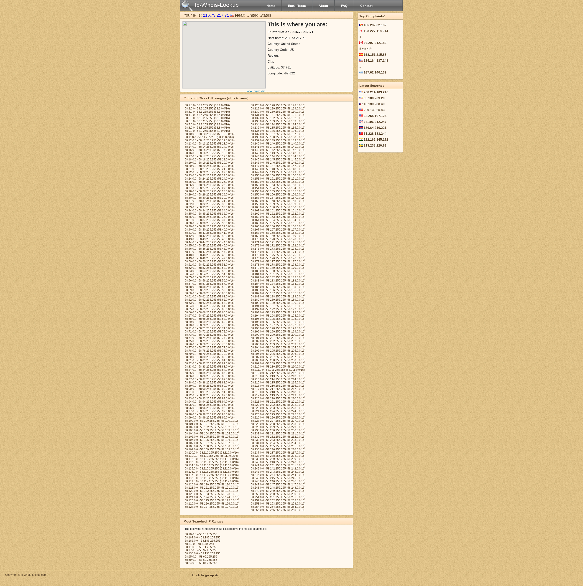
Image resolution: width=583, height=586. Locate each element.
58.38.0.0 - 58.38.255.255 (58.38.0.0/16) (210, 223)
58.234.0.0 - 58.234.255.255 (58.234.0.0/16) (278, 443)
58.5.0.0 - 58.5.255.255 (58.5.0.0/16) (207, 118)
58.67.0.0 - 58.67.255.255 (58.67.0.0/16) (210, 315)
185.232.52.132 (375, 25)
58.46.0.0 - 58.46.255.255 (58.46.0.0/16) (210, 248)
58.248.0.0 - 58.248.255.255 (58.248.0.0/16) (278, 487)
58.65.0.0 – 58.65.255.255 (201, 556)
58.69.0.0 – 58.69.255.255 (201, 559)
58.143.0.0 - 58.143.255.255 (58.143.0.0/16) (278, 153)
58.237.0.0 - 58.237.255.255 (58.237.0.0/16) (278, 452)
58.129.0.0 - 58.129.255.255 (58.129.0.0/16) (278, 108)
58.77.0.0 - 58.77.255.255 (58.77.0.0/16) (210, 347)
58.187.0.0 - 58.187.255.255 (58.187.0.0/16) (278, 293)
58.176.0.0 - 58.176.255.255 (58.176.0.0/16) (278, 258)
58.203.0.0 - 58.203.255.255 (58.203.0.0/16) (278, 344)
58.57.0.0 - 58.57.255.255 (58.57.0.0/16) (210, 283)
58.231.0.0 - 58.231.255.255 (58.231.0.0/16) (278, 433)
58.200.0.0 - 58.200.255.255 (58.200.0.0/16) (278, 334)
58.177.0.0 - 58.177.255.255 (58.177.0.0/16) (278, 261)
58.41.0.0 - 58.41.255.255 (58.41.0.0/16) (210, 232)
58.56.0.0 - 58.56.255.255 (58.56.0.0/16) (210, 280)
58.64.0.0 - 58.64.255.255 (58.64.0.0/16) (210, 306)
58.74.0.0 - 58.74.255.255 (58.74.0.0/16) (210, 338)
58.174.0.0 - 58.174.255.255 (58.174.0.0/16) (278, 252)
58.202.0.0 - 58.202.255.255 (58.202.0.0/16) (278, 341)
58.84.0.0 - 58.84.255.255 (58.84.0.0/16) (210, 369)
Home (270, 6)
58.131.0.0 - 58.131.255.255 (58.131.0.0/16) (278, 115)
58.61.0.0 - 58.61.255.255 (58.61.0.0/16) (210, 296)
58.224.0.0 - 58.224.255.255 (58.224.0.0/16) (278, 411)
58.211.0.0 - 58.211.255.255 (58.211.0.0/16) (278, 369)
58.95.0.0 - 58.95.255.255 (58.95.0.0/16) (210, 404)
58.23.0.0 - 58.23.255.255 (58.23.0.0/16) (210, 175)
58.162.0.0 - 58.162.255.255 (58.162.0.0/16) (278, 213)
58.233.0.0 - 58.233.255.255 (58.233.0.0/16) (278, 439)
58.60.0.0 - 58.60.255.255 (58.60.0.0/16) (210, 293)
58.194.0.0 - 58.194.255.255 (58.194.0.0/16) (278, 315)
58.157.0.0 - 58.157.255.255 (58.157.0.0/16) (278, 197)
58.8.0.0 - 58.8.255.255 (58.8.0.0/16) (207, 127)
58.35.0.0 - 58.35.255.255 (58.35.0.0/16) (210, 213)
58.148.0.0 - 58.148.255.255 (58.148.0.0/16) (278, 169)
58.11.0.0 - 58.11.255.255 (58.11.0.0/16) (209, 137)
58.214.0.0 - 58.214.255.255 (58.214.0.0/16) (278, 379)
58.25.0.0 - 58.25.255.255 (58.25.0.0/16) (210, 181)
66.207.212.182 (375, 43)
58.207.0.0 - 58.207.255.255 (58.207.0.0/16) (278, 357)
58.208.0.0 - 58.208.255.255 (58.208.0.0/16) (278, 360)
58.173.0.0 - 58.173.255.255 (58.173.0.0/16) (278, 248)
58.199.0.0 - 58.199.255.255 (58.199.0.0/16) (278, 331)
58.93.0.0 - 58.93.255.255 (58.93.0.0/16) (210, 398)
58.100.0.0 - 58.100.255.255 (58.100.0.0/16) (212, 420)
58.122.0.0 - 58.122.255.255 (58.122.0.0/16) (212, 490)
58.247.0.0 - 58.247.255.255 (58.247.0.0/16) (278, 484)
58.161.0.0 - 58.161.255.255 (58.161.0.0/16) (278, 210)
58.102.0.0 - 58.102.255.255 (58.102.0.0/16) (212, 427)
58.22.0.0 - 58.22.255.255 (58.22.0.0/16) (210, 172)
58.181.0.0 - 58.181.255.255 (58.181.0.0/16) (278, 274)
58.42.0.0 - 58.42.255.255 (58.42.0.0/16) (210, 236)
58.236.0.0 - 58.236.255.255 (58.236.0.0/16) (278, 449)
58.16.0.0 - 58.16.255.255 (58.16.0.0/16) (210, 153)
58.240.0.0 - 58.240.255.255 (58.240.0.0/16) (278, 462)
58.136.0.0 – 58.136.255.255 (202, 553)
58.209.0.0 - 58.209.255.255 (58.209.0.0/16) (278, 363)
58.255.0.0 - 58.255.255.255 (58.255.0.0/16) (278, 510)
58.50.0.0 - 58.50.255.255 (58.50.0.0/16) (210, 261)
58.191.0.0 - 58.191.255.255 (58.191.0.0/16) (278, 306)
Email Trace (297, 6)
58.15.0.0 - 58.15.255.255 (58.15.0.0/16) (210, 150)
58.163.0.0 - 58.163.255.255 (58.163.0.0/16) (278, 216)
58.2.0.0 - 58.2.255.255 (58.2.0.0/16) (207, 108)
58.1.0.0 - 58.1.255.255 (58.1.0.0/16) (207, 105)
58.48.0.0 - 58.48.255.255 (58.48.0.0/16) (210, 255)
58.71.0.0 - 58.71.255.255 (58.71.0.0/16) (210, 328)
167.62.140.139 (375, 72)
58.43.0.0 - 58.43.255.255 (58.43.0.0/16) (210, 239)
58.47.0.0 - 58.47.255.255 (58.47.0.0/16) (210, 252)
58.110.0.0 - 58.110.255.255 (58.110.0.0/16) (212, 452)
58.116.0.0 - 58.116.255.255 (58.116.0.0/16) (212, 471)
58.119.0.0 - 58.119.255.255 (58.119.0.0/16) (212, 481)
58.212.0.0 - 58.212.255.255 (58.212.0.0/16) (278, 373)
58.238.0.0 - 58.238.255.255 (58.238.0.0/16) (278, 455)
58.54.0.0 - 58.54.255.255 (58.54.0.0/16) (210, 274)
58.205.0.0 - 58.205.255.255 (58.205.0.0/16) (278, 350)
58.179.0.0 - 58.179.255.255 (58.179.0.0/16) (278, 267)
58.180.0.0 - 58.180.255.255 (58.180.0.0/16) (278, 271)
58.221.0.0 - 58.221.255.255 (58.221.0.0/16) (278, 401)
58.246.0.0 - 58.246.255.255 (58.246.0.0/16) (278, 481)
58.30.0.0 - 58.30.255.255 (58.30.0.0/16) (210, 197)
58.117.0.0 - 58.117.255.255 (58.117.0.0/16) (212, 475)
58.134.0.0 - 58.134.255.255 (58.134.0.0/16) (278, 124)
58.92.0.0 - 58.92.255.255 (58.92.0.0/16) (210, 395)
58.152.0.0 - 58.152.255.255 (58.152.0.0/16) (278, 181)
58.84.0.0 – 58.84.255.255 (201, 563)
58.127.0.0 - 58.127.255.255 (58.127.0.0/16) (212, 506)
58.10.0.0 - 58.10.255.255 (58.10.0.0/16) (210, 134)
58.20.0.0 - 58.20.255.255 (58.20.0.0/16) (210, 165)
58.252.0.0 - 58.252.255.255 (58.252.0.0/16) (278, 500)
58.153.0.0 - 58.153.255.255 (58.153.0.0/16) (278, 185)
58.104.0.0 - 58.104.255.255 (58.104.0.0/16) (212, 433)
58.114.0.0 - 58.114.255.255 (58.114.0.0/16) (212, 465)
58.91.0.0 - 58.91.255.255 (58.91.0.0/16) (210, 392)
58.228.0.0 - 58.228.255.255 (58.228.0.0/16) (278, 424)
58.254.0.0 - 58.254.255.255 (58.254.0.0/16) (278, 506)
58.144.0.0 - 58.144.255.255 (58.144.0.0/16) (278, 156)
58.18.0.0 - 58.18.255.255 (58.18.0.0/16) (210, 159)
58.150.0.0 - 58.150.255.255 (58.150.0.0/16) (278, 175)
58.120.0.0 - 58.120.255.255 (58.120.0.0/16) (212, 484)
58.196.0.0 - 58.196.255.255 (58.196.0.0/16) (278, 322)
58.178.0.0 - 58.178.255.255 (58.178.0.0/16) (278, 264)
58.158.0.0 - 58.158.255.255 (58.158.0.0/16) (278, 201)
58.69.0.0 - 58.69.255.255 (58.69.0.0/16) (210, 322)
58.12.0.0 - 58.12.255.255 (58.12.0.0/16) (210, 140)
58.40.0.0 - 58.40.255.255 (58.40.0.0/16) (210, 229)
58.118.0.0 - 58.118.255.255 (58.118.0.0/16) (212, 478)
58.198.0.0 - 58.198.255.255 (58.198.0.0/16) (278, 328)
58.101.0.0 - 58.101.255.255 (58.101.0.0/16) (212, 424)
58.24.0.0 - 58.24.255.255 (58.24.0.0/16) (210, 178)
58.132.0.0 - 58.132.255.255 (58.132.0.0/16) (278, 118)
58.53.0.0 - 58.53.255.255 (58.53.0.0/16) (210, 271)
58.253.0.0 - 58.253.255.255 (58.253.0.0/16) (278, 503)
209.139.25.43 (374, 110)
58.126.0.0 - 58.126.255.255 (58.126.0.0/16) (212, 503)
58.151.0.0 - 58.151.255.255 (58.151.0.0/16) (278, 178)
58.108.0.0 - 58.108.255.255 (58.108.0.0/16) (212, 446)
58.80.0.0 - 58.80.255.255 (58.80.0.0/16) (210, 357)
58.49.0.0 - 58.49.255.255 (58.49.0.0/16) (210, 258)
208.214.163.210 (376, 92)
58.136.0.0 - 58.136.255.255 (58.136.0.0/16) (278, 130)
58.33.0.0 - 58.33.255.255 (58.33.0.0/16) (210, 207)
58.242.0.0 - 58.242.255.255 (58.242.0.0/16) (278, 468)
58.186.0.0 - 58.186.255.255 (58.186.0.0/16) (278, 290)
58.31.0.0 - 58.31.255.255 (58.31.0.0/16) (210, 201)
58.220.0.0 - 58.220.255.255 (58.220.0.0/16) (278, 398)
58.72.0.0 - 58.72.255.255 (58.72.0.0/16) (210, 331)
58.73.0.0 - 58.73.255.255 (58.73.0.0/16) (210, 334)
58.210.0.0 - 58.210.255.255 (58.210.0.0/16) (278, 366)
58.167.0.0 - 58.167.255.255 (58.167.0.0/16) (278, 229)
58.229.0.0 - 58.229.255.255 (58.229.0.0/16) (278, 427)
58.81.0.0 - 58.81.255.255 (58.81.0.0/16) (210, 360)
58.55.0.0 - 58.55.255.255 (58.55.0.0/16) (210, 277)
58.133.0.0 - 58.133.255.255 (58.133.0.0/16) (278, 121)
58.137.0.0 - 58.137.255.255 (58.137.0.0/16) (278, 134)
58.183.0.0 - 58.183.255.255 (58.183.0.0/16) (278, 280)
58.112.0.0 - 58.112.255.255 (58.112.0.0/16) (212, 459)
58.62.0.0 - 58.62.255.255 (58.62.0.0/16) (210, 299)
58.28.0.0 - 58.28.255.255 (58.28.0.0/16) (210, 191)
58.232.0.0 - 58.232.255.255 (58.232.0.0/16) (278, 436)
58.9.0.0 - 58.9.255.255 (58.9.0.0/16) (207, 130)
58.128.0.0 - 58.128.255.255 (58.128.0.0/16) (278, 105)
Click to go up (203, 575)
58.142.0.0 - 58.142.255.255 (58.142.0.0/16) (278, 150)
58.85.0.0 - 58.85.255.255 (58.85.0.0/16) (210, 373)
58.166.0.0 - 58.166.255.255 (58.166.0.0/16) (278, 226)
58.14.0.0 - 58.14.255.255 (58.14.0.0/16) (210, 146)
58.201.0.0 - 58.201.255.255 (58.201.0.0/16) (278, 338)
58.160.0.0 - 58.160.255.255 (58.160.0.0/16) (278, 207)
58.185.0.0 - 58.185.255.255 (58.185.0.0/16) (278, 287)
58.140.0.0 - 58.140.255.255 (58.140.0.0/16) (278, 143)
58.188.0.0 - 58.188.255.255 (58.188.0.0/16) (278, 296)
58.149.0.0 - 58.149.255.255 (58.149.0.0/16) (278, 172)
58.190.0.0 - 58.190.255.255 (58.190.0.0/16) (278, 302)
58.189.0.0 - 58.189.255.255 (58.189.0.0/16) (278, 299)
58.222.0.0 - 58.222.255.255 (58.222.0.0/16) (278, 404)
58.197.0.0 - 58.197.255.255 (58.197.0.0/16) (278, 325)
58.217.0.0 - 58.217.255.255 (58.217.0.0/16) (278, 389)
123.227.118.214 (376, 31)
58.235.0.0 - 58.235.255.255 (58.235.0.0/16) (278, 446)
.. (360, 66)
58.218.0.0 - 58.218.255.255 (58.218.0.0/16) (278, 392)
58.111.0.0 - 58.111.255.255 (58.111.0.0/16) (211, 455)
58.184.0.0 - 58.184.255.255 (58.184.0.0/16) (278, 283)
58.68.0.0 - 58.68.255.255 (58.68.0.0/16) (210, 318)
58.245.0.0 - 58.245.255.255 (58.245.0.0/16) (278, 478)
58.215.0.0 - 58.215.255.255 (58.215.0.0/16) (278, 382)
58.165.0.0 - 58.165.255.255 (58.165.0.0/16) (278, 223)
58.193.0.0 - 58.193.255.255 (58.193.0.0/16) (278, 312)
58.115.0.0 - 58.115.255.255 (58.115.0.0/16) (212, 468)
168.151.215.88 (375, 54)
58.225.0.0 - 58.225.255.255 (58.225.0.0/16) (278, 414)
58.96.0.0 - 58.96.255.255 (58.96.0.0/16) (210, 408)
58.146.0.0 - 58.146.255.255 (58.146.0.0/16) (278, 162)
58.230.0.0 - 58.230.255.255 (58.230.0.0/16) (278, 430)
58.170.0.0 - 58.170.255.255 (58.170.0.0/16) (278, 239)
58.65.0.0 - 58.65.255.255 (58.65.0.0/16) (210, 309)
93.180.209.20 (374, 98)
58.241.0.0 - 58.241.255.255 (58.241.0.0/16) (278, 465)
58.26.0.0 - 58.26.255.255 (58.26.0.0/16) (210, 185)
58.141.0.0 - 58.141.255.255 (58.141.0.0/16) (278, 146)
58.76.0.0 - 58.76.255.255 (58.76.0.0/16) (210, 344)
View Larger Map (256, 91)
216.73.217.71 (216, 15)
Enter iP (365, 49)
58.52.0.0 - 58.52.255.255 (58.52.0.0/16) (210, 267)
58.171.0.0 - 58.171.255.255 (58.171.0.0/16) (278, 242)
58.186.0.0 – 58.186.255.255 (202, 540)
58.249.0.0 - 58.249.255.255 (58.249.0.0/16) (278, 490)
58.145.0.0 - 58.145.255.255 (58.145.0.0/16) (278, 159)
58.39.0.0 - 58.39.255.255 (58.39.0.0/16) (210, 226)
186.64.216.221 (375, 127)
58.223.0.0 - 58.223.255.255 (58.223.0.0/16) (278, 408)
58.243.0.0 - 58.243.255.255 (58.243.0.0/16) (278, 471)
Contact (366, 6)
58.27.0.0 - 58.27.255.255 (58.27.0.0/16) (210, 188)
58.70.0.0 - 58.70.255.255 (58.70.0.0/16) (210, 325)
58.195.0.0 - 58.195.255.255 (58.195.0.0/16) (278, 318)
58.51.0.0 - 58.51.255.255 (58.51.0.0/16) (210, 264)
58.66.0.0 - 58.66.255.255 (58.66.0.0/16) (210, 312)
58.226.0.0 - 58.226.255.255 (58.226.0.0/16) (278, 417)
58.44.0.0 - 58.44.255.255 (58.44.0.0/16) (210, 242)
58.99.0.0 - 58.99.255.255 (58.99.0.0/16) (210, 417)
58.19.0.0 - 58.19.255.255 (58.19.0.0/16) (210, 162)
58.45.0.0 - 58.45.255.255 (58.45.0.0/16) (210, 245)
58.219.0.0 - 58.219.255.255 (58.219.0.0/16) (278, 395)
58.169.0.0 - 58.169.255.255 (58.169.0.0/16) (278, 236)
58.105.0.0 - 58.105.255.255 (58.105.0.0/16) (212, 436)
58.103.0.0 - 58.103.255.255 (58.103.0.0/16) (212, 430)
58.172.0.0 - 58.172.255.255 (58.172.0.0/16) (278, 245)
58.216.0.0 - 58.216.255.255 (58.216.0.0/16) (278, 385)
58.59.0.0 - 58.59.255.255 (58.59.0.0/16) (210, 290)
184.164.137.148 (376, 60)
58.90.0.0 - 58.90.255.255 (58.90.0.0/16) (210, 389)
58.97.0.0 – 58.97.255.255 (201, 550)
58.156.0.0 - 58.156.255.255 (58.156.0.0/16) (278, 194)
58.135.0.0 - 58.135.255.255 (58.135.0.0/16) (278, 127)
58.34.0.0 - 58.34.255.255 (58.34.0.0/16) (210, 210)
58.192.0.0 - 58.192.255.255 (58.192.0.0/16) (278, 309)
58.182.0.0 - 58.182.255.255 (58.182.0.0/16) (278, 277)
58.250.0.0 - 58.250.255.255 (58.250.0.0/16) (278, 494)
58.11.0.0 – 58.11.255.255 (201, 547)
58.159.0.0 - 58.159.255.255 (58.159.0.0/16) (278, 204)
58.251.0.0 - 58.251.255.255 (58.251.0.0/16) (278, 497)
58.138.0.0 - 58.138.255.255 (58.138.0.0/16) (278, 137)
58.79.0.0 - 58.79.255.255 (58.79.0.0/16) (210, 353)
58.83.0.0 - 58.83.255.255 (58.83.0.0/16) (210, 366)
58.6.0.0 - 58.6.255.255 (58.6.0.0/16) (207, 121)
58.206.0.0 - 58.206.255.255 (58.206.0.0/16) (278, 353)
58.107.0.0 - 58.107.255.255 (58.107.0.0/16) (212, 443)
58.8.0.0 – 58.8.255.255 (199, 543)
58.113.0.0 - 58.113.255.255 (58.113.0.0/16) (212, 462)
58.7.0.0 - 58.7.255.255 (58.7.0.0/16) (207, 124)
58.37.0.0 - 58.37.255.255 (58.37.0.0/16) (210, 220)
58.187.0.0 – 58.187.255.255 (202, 537)
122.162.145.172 (376, 139)
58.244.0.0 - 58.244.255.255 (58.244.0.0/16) (278, 475)
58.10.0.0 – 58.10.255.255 (201, 534)
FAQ (344, 6)
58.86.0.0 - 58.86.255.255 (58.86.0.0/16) (210, 376)
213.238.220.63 (375, 145)
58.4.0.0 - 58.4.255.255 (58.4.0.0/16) (207, 115)
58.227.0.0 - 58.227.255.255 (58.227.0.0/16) (278, 420)
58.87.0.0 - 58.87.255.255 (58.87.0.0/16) (210, 379)
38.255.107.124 (375, 116)
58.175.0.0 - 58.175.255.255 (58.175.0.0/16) (278, 255)
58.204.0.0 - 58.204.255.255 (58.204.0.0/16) (278, 347)
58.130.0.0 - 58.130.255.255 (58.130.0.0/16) (278, 111)
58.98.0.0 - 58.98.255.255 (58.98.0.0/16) (210, 414)
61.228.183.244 (375, 133)
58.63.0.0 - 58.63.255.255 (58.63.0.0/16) (210, 302)
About (323, 6)
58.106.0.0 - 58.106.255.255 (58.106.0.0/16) (212, 439)
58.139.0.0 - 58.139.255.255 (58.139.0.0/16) (278, 140)
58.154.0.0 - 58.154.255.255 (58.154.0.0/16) (278, 188)
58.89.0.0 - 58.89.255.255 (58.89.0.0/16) (210, 385)
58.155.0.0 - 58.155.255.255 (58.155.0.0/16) (278, 191)
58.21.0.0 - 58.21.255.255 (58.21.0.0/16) (210, 169)
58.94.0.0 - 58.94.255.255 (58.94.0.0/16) (210, 401)
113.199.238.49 (373, 104)
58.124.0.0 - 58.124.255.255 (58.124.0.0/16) (212, 497)
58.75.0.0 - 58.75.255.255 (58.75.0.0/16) (210, 341)
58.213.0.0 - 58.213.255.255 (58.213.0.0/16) (278, 376)
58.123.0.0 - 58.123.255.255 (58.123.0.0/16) (212, 494)
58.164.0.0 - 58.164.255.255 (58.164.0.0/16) (278, 220)
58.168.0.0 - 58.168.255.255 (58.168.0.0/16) (278, 232)
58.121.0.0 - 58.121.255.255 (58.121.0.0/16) (212, 487)
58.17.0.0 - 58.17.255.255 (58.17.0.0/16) (210, 156)
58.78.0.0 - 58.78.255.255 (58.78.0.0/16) (210, 350)
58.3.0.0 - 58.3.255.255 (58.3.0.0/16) (207, 111)
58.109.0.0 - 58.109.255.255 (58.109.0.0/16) (212, 449)
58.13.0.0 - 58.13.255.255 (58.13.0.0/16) (210, 143)
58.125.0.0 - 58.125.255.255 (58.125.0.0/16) (212, 500)
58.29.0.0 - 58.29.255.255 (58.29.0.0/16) (210, 194)
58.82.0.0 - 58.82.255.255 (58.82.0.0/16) (210, 363)
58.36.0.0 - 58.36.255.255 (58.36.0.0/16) (210, 216)
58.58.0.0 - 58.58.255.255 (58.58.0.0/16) (210, 287)
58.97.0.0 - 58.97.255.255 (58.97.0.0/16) (210, 411)
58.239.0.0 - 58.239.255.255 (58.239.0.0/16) (278, 459)
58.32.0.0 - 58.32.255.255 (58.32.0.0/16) (210, 204)
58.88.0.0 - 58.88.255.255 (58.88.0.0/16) (210, 382)
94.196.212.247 (375, 122)
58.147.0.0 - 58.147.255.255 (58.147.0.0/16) (278, 165)
